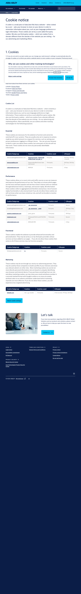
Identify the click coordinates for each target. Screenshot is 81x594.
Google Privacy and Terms (19, 93)
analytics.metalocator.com (14, 213)
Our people (32, 8)
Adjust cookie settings (14, 301)
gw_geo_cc (39, 159)
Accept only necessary (55, 77)
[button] (14, 8)
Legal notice (9, 349)
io (24, 251)
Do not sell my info (58, 358)
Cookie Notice (56, 355)
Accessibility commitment (13, 352)
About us (40, 8)
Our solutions (9, 8)
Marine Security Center (12, 362)
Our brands (22, 8)
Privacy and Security (18, 91)
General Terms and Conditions (37, 349)
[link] (37, 3)
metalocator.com (11, 217)
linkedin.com (10, 292)
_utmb (39, 208)
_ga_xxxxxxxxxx (32, 205)
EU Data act (9, 355)
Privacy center (15, 95)
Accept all (69, 77)
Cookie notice (57, 72)
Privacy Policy (15, 86)
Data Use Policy (17, 88)
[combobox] (66, 8)
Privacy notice (56, 349)
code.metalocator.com (13, 167)
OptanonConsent (33, 157)
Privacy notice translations (60, 352)
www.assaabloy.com (12, 162)
